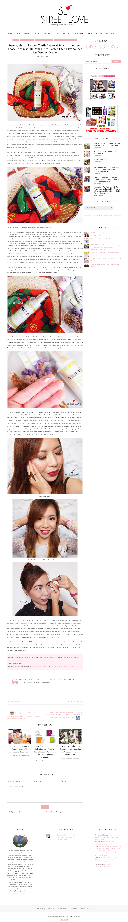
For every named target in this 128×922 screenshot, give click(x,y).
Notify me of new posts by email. (59, 812)
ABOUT (10, 33)
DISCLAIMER (73, 908)
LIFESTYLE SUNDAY (78, 33)
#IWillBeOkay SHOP (112, 33)
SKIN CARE (27, 33)
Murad (16, 40)
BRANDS (90, 33)
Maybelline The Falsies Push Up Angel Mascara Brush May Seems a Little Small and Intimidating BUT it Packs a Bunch (107, 190)
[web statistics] (64, 920)
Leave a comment (14, 702)
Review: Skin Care (27, 40)
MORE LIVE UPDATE (102, 215)
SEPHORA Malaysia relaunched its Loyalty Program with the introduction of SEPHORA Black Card (105, 247)
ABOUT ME (39, 908)
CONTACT (99, 33)
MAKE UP (36, 33)
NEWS (18, 33)
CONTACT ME (50, 908)
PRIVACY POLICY (85, 908)
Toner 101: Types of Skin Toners (102, 239)
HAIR (56, 33)
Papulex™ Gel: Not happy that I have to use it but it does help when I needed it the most (108, 848)
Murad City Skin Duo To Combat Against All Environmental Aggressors (19, 749)
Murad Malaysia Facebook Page (62, 666)
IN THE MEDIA (62, 908)
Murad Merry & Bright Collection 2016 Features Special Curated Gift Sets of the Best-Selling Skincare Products (45, 751)
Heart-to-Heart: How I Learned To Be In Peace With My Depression (107, 144)
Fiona (54, 56)
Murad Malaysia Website (40, 666)
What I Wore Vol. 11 (101, 159)
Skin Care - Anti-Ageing (44, 40)
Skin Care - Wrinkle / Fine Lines (65, 40)
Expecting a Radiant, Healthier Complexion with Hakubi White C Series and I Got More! (106, 179)
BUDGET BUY (65, 33)
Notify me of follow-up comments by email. (23, 812)
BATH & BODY (47, 33)
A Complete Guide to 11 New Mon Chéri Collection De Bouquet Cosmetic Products (106, 169)
